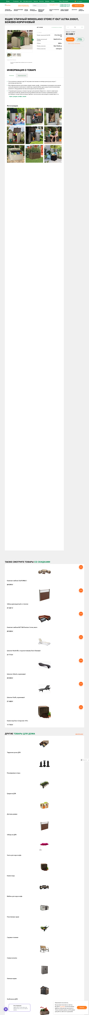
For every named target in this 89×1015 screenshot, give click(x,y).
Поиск (34, 5)
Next (33, 40)
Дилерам (47, 1)
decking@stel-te (53, 5)
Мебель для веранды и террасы (41, 10)
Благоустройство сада (54, 10)
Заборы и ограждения (33, 10)
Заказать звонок (78, 5)
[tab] (11, 75)
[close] (88, 760)
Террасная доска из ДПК (8, 10)
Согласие (62, 1006)
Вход (60, 1)
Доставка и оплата (27, 1)
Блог (21, 1)
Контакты (41, 1)
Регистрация (65, 1)
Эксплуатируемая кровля (18, 10)
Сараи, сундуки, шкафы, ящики (64, 10)
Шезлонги (74, 9)
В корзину (70, 39)
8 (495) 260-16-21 (65, 6)
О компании (16, 1)
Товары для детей (81, 10)
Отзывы (52, 1)
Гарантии (36, 1)
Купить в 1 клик (79, 39)
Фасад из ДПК (26, 10)
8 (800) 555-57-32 (65, 5)
